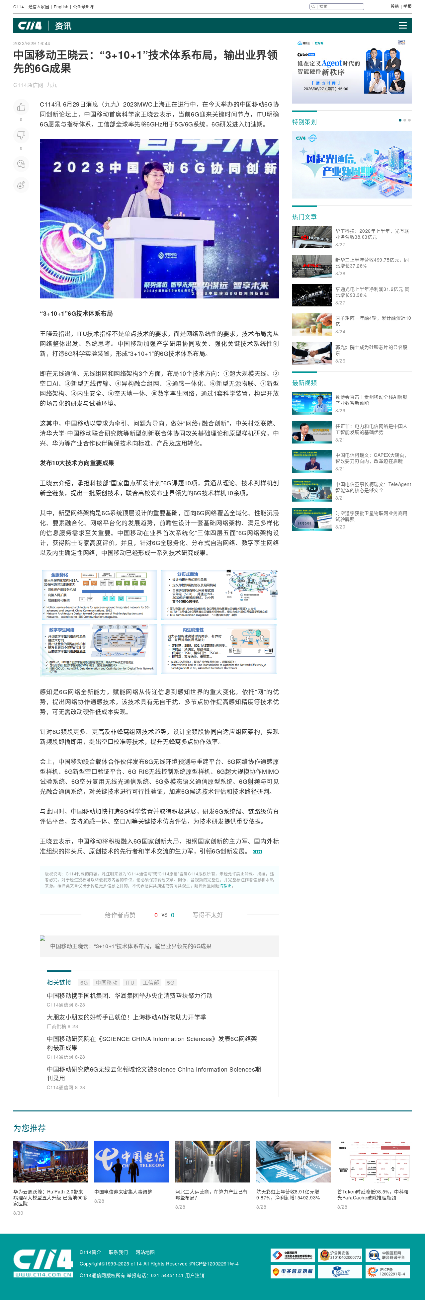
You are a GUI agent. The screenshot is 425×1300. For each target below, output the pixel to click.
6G (268, 104)
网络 (192, 333)
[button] (400, 120)
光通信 (127, 781)
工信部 (106, 124)
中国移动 (252, 104)
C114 (18, 6)
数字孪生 (170, 393)
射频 (253, 781)
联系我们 (118, 1252)
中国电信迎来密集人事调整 (123, 1191)
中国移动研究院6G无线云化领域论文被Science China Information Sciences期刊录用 (154, 1073)
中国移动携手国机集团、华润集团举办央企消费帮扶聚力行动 (130, 995)
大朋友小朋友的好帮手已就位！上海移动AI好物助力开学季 (127, 1017)
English (61, 6)
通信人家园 (39, 6)
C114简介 (90, 1252)
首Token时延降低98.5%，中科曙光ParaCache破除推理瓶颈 (373, 1194)
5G (179, 124)
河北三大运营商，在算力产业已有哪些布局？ (211, 1194)
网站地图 (145, 1252)
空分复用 (92, 781)
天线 (260, 373)
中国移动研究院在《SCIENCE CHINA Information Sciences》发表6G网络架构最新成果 (152, 1043)
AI (55, 383)
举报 (407, 6)
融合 (140, 383)
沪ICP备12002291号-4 (214, 1263)
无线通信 (64, 373)
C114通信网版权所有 (103, 1275)
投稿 (395, 6)
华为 (58, 443)
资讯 (63, 25)
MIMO (270, 771)
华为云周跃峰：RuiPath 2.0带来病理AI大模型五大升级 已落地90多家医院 (50, 1197)
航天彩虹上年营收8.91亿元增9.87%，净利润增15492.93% (288, 1194)
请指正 (225, 885)
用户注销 (195, 1275)
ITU (261, 114)
